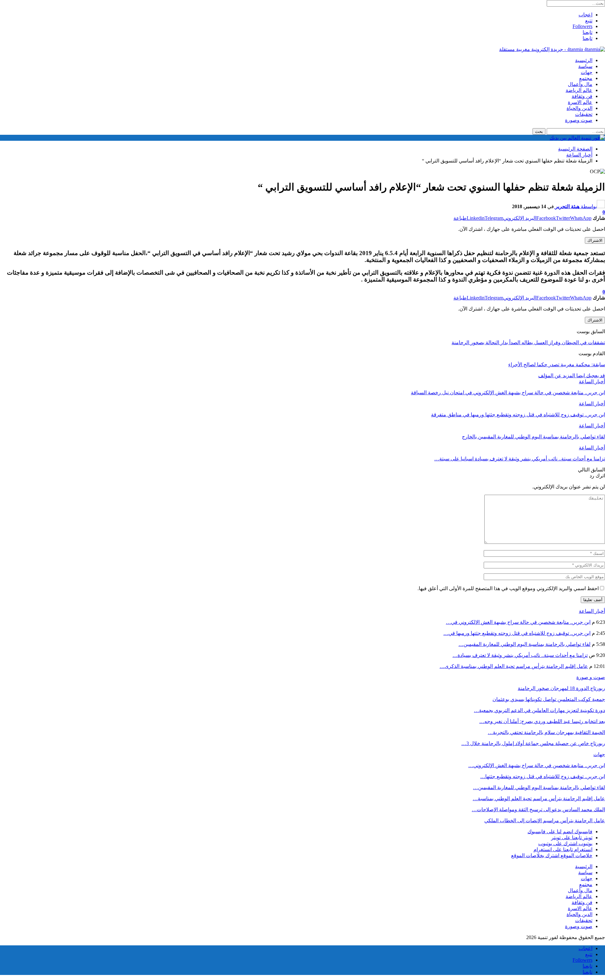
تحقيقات (583, 114)
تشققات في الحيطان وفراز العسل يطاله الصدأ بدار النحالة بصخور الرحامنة (528, 342)
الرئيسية (583, 60)
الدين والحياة (579, 108)
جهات (586, 72)
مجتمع (585, 78)
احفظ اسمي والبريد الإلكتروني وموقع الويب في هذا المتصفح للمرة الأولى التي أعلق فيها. (508, 588)
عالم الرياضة (579, 90)
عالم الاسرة (580, 102)
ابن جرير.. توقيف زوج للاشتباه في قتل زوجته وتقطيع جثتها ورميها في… (517, 633)
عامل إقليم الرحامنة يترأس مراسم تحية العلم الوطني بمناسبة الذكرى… (514, 666)
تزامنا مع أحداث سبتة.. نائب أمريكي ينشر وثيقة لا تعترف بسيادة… (520, 655)
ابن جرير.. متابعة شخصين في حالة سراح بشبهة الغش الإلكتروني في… (518, 622)
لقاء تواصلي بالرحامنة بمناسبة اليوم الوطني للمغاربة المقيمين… (524, 644)
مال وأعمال (580, 84)
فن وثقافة (582, 96)
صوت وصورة (578, 120)
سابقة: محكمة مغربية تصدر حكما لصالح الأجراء (556, 364)
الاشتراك (594, 240)
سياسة (585, 66)
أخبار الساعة (592, 381)
